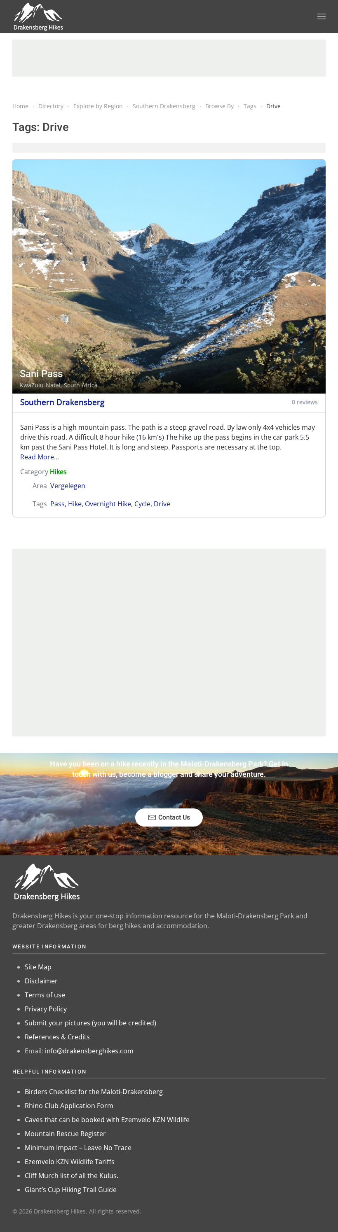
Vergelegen (67, 485)
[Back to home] (38, 16)
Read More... (39, 456)
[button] (321, 16)
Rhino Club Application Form (69, 1105)
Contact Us (174, 817)
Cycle (142, 503)
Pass (57, 503)
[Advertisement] (169, 58)
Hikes (58, 471)
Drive (162, 503)
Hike (75, 503)
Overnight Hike (108, 503)
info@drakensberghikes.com (89, 1050)
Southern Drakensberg (62, 402)
